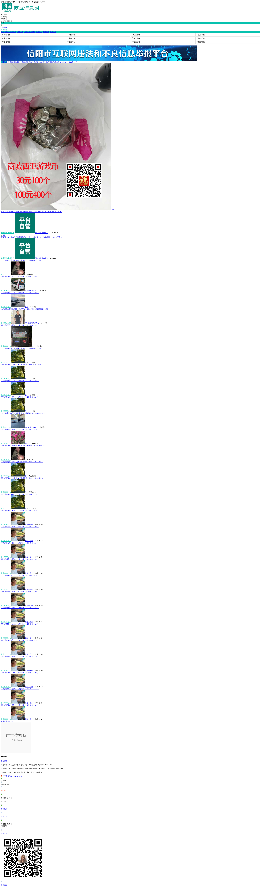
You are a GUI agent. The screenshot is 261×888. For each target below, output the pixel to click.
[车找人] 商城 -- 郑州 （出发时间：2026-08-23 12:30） (20, 608)
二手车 (26, 32)
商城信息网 (21, 772)
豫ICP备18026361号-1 (34, 772)
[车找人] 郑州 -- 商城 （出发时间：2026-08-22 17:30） (20, 559)
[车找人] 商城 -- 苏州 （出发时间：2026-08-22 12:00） (20, 397)
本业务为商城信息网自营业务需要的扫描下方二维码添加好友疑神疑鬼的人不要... (31, 212)
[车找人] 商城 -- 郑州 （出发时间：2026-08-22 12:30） (20, 543)
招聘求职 (20, 32)
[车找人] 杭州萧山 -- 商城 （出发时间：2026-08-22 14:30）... (22, 260)
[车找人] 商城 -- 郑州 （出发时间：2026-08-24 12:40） (20, 673)
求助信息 (70, 62)
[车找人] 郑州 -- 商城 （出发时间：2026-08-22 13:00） (20, 527)
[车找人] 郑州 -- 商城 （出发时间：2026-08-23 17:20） (20, 624)
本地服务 (46, 32)
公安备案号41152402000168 (12, 776)
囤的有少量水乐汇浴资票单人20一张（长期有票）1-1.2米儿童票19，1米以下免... (31, 237)
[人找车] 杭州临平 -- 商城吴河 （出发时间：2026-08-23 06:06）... (24, 413)
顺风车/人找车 (6, 323)
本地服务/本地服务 (7, 233)
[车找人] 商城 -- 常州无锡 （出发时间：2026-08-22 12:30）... (22, 462)
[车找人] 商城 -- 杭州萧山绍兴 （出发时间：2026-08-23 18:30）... (24, 445)
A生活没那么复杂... (32, 323)
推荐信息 (4, 62)
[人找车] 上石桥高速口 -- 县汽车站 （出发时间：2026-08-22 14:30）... (25, 309)
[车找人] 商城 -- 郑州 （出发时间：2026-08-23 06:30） (20, 575)
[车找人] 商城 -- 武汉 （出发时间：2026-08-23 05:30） (20, 276)
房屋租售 (32, 32)
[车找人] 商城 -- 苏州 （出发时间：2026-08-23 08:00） (20, 293)
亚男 (26, 307)
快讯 (75, 62)
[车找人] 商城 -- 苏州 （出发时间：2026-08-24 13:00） (20, 381)
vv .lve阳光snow (30, 427)
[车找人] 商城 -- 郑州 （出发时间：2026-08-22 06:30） (20, 510)
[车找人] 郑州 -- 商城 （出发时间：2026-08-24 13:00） (20, 656)
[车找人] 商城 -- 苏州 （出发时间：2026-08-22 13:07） (20, 494)
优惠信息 (56, 62)
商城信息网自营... (41, 233)
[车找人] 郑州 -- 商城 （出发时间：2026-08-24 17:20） (20, 689)
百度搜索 (4, 761)
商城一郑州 (29, 524)
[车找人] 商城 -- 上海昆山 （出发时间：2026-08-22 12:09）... (22, 478)
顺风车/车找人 (6, 274)
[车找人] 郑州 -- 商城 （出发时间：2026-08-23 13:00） (20, 591)
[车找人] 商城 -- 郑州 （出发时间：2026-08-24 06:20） (20, 640)
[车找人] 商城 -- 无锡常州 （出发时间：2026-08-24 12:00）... (22, 348)
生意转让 (39, 32)
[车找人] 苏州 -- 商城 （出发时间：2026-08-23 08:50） (20, 429)
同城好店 (7, 32)
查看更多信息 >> (7, 721)
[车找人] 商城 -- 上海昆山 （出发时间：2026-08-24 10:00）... (22, 364)
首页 (2, 32)
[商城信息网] (21, 12)
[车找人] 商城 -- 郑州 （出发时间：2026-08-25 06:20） (20, 705)
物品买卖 (53, 32)
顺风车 (13, 32)
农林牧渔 (63, 62)
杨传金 (27, 443)
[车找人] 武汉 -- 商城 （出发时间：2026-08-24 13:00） (20, 325)
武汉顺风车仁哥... (31, 290)
